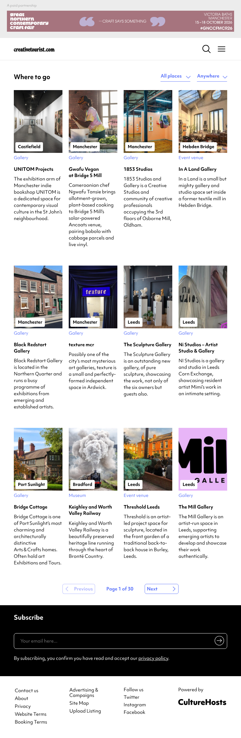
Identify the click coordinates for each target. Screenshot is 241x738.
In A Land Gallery (198, 169)
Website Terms (30, 714)
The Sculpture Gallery (147, 345)
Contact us (26, 690)
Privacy (23, 706)
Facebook (134, 712)
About (21, 698)
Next (152, 589)
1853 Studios (138, 169)
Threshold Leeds (142, 507)
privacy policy (153, 658)
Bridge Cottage (30, 507)
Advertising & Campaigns (83, 692)
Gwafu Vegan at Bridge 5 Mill (85, 172)
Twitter (131, 697)
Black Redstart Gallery (30, 348)
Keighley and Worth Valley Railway (90, 510)
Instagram (135, 705)
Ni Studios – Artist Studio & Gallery (198, 348)
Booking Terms (31, 722)
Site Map (79, 703)
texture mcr (81, 345)
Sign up (218, 642)
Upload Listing (85, 711)
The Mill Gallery (196, 507)
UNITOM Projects (33, 169)
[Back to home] (34, 49)
